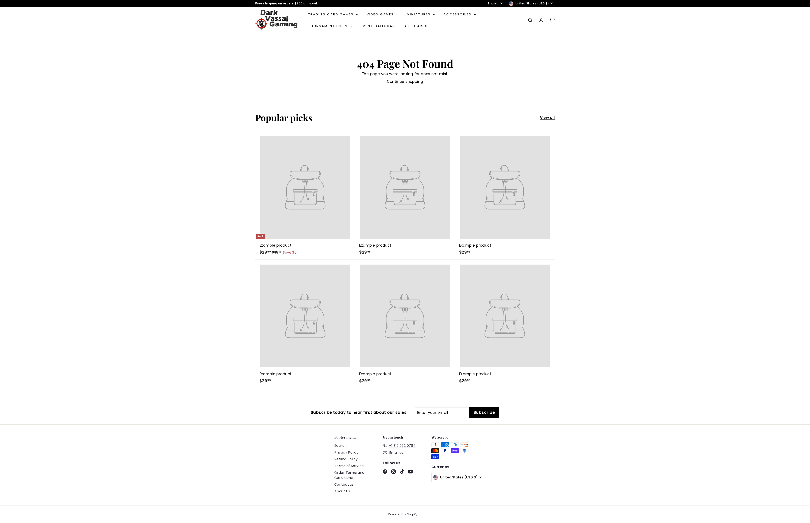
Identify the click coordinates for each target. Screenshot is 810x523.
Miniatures (419, 14)
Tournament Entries (330, 26)
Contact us (344, 484)
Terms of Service (349, 465)
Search (340, 445)
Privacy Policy (346, 452)
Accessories (458, 14)
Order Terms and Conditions (349, 475)
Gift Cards (416, 26)
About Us (342, 491)
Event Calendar (378, 26)
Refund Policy (346, 459)
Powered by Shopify (402, 514)
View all (547, 117)
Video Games (381, 14)
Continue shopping (405, 81)
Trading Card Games (331, 14)
